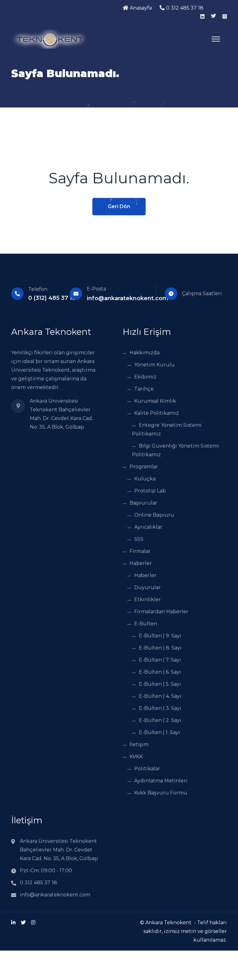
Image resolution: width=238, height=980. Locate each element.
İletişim (139, 744)
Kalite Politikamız (156, 413)
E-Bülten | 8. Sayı (160, 648)
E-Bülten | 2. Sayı (160, 720)
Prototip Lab (150, 491)
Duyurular (147, 587)
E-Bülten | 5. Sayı (160, 684)
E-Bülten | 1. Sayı (159, 732)
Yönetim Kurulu (154, 365)
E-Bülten (145, 624)
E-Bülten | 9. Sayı (160, 636)
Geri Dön (119, 206)
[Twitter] (23, 922)
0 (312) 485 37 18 (52, 298)
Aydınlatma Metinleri (160, 781)
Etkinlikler (147, 599)
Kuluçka (145, 479)
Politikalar (147, 769)
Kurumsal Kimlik (155, 401)
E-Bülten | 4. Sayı (160, 696)
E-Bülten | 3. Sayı (160, 708)
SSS (138, 539)
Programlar (144, 467)
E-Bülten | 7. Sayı (160, 660)
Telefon (37, 289)
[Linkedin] (13, 922)
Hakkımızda (145, 353)
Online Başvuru (154, 515)
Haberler (141, 563)
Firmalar (140, 551)
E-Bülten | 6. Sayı (160, 672)
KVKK (136, 756)
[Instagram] (33, 922)
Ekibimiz (145, 377)
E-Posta (96, 289)
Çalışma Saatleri (202, 293)
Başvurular (143, 503)
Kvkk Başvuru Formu (160, 793)
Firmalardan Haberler (161, 612)
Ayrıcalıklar (148, 527)
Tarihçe (144, 389)
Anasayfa (141, 8)
